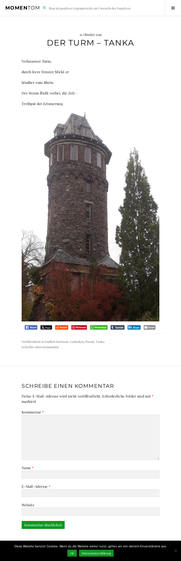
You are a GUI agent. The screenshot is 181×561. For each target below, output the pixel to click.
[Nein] (175, 551)
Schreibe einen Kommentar (40, 347)
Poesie (89, 342)
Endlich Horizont (56, 342)
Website (28, 505)
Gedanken (77, 342)
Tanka (100, 342)
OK (72, 553)
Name (28, 467)
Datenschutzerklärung (96, 553)
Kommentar (33, 412)
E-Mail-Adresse (36, 486)
